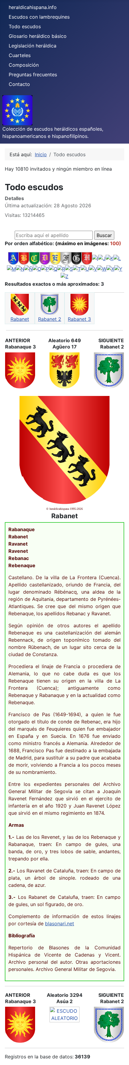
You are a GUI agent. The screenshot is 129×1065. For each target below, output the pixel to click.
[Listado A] (13, 258)
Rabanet (19, 319)
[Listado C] (34, 258)
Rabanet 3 (79, 319)
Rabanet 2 (49, 319)
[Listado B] (24, 258)
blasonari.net (59, 923)
